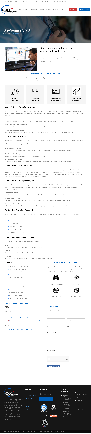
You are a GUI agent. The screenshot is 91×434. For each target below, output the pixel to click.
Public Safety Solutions (30, 395)
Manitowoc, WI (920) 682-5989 (63, 1)
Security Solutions (29, 398)
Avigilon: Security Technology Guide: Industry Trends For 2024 (24, 320)
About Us (27, 409)
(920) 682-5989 (65, 408)
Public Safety (34, 9)
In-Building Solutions (29, 401)
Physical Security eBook (15, 315)
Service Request (84, 9)
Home (20, 9)
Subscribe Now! (46, 399)
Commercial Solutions (30, 393)
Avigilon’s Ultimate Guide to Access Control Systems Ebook (24, 318)
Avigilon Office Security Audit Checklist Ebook (20, 329)
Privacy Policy (63, 431)
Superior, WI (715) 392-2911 (13, 1)
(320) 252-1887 (80, 397)
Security (42, 9)
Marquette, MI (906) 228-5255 (50, 1)
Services (48, 9)
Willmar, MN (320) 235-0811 (37, 1)
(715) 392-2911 (65, 399)
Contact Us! (73, 9)
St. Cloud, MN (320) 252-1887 (25, 1)
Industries (55, 9)
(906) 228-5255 (65, 416)
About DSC (63, 9)
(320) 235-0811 (80, 405)
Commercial (25, 9)
